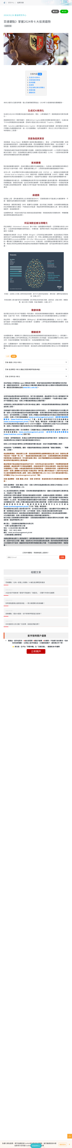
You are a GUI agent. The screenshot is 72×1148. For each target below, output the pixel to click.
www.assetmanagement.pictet (16, 421)
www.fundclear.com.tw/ (20, 419)
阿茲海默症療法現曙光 (37, 87)
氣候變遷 (32, 82)
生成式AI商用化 (34, 77)
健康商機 (32, 90)
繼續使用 (63, 1144)
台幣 (8, 356)
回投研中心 (36, 1146)
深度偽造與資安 (34, 80)
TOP (69, 1136)
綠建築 (31, 85)
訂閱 (62, 557)
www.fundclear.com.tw (13, 434)
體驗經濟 (32, 92)
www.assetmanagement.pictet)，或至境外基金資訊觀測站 (44, 432)
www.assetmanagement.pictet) (16, 506)
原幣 (13, 356)
